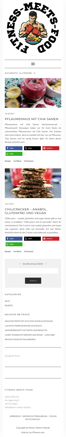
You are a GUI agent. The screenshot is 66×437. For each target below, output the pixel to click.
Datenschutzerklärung (34, 416)
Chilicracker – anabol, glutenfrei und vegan (26, 211)
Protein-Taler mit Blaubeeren (20, 339)
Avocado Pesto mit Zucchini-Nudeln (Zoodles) (29, 321)
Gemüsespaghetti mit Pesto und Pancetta (26, 330)
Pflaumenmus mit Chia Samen (31, 119)
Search (33, 281)
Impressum (15, 416)
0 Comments (28, 161)
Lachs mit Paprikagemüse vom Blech (23, 326)
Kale (23, 432)
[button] (14, 148)
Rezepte (8, 161)
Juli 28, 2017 (9, 113)
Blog (7, 301)
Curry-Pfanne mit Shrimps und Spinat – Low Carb (30, 335)
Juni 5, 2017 (9, 204)
